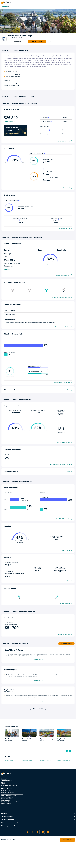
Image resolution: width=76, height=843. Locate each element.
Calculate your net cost (9, 121)
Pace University (9, 739)
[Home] (6, 2)
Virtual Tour (17, 41)
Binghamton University (46, 739)
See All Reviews (38, 708)
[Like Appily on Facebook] (37, 832)
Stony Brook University (63, 739)
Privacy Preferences (6, 803)
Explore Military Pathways (12, 133)
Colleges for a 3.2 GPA (27, 760)
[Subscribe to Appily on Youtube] (48, 832)
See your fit (7, 269)
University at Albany (28, 739)
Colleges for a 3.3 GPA (44, 760)
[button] (49, 41)
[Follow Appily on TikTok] (43, 832)
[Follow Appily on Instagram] (27, 832)
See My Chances (37, 41)
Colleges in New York (10, 760)
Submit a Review (66, 643)
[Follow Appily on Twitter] (32, 832)
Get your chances (49, 264)
